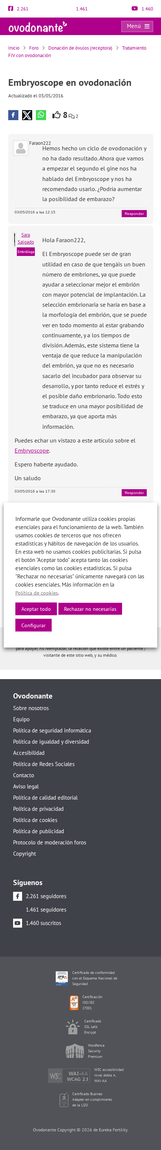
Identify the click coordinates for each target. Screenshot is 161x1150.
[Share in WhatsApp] (41, 115)
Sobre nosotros (31, 708)
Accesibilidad (29, 753)
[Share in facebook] (13, 115)
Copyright (24, 853)
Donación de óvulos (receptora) (80, 48)
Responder (134, 214)
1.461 (81, 9)
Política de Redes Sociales (44, 764)
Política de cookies (35, 820)
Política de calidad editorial (45, 797)
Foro (34, 48)
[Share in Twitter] (27, 115)
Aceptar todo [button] (36, 609)
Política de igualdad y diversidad (51, 741)
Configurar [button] (33, 625)
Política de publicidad (38, 831)
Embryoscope (32, 450)
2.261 (22, 9)
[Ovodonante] (37, 26)
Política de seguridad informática (52, 730)
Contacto (23, 775)
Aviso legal (26, 786)
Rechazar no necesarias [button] (90, 609)
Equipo (21, 719)
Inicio (13, 48)
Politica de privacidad (38, 809)
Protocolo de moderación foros (49, 842)
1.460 (146, 9)
